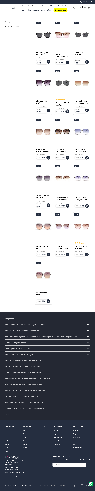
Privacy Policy (63, 485)
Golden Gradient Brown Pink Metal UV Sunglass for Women (62, 247)
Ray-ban (7, 444)
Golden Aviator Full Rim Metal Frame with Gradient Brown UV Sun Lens (62, 199)
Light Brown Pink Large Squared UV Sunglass (43, 150)
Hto (42, 430)
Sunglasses (36, 6)
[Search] (74, 8)
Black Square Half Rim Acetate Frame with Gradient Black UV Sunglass (42, 102)
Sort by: (7, 26)
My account (57, 430)
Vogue (6, 451)
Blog (74, 434)
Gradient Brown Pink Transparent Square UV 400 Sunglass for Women (42, 294)
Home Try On (62, 6)
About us (75, 430)
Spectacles (26, 6)
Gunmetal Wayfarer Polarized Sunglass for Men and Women (80, 53)
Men (6, 430)
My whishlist (57, 441)
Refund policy (52, 485)
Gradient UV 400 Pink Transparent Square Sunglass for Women (43, 247)
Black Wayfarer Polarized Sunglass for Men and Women (42, 53)
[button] (60, 100)
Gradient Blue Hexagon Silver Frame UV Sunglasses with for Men (82, 199)
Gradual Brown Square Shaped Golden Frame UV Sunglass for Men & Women (81, 102)
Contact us (76, 437)
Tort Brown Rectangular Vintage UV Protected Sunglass (61, 150)
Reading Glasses (39, 10)
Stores (75, 444)
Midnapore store (77, 447)
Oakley (6, 447)
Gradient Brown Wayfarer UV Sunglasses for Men (81, 247)
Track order (57, 444)
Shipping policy (42, 485)
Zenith (6, 441)
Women (7, 434)
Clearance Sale (60, 10)
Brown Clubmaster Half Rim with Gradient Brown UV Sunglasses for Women (62, 55)
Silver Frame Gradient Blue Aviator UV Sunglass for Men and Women (80, 150)
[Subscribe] (84, 465)
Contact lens (26, 10)
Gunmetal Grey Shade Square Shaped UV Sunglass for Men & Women (42, 197)
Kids (6, 437)
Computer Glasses (49, 6)
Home (7, 22)
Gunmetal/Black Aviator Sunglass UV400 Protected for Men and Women (62, 104)
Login (55, 434)
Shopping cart (58, 437)
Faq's (74, 441)
